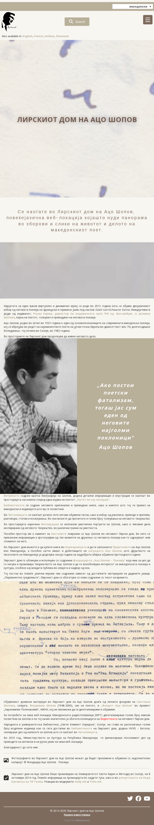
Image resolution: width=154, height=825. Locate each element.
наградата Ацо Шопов (105, 551)
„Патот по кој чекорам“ (92, 499)
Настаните (58, 534)
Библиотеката (14, 505)
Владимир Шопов (43, 705)
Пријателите (122, 547)
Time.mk (96, 781)
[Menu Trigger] (147, 19)
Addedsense (82, 820)
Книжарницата (76, 547)
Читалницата (17, 515)
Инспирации (50, 524)
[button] (77, 21)
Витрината (11, 495)
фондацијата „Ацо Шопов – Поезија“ (99, 560)
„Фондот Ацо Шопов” (117, 705)
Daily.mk (81, 781)
